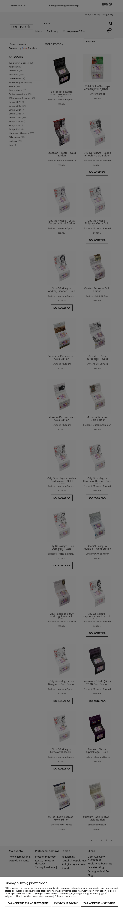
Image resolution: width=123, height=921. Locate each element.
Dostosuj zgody (66, 903)
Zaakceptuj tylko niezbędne (28, 903)
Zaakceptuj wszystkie (99, 903)
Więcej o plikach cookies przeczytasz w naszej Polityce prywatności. (41, 896)
